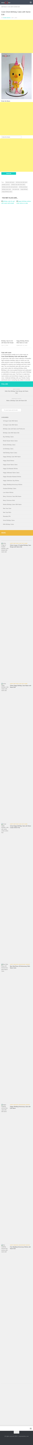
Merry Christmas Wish (9, 500)
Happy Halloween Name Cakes (11, 472)
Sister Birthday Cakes (9, 520)
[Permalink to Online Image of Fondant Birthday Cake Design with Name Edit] (5, 612)
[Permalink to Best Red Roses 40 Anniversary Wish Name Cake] (5, 1033)
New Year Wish (7, 512)
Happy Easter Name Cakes (10, 464)
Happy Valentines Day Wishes (11, 480)
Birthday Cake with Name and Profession (14, 429)
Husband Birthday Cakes (9, 488)
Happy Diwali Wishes (8, 460)
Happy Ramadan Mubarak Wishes (12, 476)
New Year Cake (7, 508)
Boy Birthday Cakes (8, 436)
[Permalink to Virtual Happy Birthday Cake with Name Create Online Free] (5, 892)
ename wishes (7, 17)
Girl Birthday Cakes (8, 448)
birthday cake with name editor (18, 184)
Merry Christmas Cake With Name (12, 496)
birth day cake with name (21, 182)
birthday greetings (23, 186)
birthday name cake (6, 189)
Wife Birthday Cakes (8, 524)
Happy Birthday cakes (7, 191)
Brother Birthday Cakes (9, 444)
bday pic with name (10, 182)
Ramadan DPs (7, 516)
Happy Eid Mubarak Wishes (10, 468)
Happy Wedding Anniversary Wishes (12, 484)
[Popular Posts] (24, 540)
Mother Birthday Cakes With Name (12, 504)
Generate (8, 173)
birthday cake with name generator (9, 186)
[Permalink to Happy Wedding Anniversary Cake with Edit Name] (5, 1173)
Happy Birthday (24, 189)
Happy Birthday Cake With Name (12, 456)
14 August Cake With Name (10, 421)
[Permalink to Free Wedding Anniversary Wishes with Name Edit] (5, 1313)
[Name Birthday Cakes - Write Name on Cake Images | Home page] (7, 2)
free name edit (16, 189)
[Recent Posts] (8, 540)
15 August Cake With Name (10, 425)
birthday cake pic (6, 184)
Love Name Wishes (8, 492)
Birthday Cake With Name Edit (10, 6)
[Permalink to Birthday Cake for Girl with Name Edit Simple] (8, 269)
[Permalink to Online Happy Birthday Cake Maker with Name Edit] (5, 752)
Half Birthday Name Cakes (10, 452)
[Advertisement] (16, 36)
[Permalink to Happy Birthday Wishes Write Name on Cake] (24, 269)
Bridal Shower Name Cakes (10, 440)
